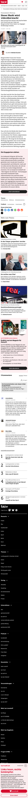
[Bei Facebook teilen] (12, 210)
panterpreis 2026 (5, 627)
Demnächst (4, 687)
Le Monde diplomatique (7, 720)
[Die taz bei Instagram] (16, 510)
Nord (2, 542)
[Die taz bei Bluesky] (13, 510)
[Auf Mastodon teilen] (5, 210)
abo (2, 609)
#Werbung (11, 200)
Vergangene (4, 698)
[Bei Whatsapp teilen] (15, 210)
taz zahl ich (4, 616)
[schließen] (25, 765)
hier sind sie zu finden (7, 390)
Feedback (3, 756)
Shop (2, 741)
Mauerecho (4, 648)
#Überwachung (4, 200)
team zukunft (4, 666)
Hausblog (3, 588)
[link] (9, 6)
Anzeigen (3, 745)
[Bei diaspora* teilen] (18, 210)
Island (2, 559)
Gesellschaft (4, 527)
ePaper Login (4, 763)
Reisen (2, 734)
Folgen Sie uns (4, 510)
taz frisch (3, 670)
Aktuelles (3, 584)
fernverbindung (5, 641)
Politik (2, 520)
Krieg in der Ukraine (6, 566)
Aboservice (4, 759)
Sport (2, 535)
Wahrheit (3, 545)
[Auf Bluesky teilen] (8, 210)
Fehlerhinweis (19, 204)
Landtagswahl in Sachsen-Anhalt (9, 556)
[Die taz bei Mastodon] (10, 510)
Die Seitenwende (5, 591)
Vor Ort (3, 691)
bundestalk (4, 638)
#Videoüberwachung (19, 200)
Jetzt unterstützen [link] (14, 191)
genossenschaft (5, 613)
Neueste (21, 375)
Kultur (2, 531)
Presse (3, 598)
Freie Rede (4, 652)
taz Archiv (3, 723)
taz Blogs (3, 713)
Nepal (2, 563)
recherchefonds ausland (7, 620)
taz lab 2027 (4, 702)
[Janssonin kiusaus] (2, 420)
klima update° (4, 645)
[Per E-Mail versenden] (2, 210)
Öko (2, 524)
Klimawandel (4, 574)
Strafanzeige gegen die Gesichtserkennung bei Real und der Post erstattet (13, 61)
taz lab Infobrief (5, 677)
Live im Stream (5, 695)
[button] (26, 2)
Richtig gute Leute (6, 570)
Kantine (3, 738)
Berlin (2, 538)
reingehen (3, 655)
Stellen (3, 595)
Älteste (25, 375)
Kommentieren (10, 204)
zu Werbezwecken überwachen (15, 98)
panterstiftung (5, 623)
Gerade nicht (20, 765)
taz (4, 506)
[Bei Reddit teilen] (22, 210)
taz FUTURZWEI (5, 716)
